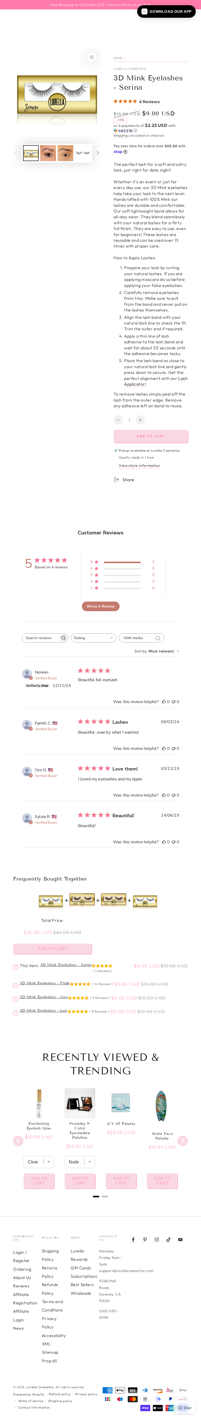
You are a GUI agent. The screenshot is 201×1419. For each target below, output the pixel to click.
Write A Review (101, 606)
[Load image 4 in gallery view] (83, 153)
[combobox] (93, 638)
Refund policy (59, 1394)
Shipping (121, 135)
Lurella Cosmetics (130, 68)
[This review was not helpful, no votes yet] (173, 702)
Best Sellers (82, 1284)
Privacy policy (86, 1394)
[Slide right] (98, 153)
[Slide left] (15, 153)
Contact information (34, 1407)
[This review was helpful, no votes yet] (164, 702)
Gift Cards (81, 1267)
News (18, 1328)
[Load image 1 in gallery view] (31, 153)
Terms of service (30, 1401)
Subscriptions (84, 1276)
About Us (22, 1277)
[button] (151, 128)
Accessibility (54, 1335)
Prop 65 (49, 1360)
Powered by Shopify (28, 1394)
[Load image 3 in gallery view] (65, 153)
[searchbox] (40, 638)
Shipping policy (60, 1401)
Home (118, 58)
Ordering (22, 1269)
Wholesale (81, 1293)
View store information (139, 465)
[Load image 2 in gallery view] (48, 153)
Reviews (21, 1285)
